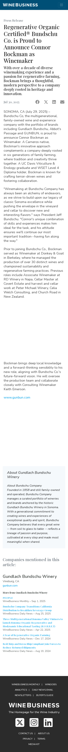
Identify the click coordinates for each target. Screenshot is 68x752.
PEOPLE (8, 597)
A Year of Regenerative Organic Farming (26, 635)
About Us (44, 733)
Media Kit (34, 744)
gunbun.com (10, 586)
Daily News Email (42, 689)
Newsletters (23, 695)
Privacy (27, 738)
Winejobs (51, 684)
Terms (41, 738)
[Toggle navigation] (61, 5)
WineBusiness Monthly (26, 684)
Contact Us (25, 733)
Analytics (21, 689)
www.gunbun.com (17, 397)
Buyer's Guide (44, 695)
